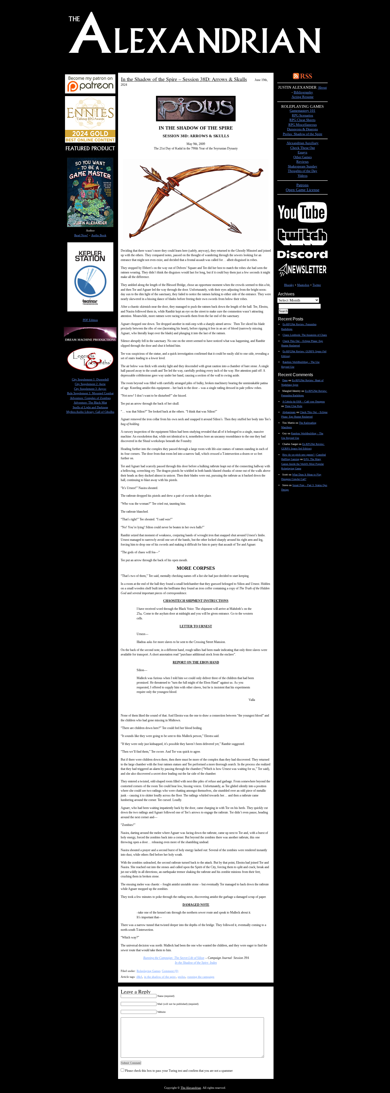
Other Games (302, 157)
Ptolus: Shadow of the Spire (302, 134)
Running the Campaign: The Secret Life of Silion (173, 958)
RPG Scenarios (302, 115)
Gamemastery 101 (302, 111)
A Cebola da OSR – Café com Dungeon (303, 401)
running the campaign (200, 976)
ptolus (181, 976)
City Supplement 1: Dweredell (90, 379)
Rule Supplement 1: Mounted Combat (90, 393)
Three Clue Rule (293, 406)
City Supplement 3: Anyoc (90, 388)
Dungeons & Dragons (302, 129)
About (322, 87)
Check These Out (302, 148)
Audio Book (98, 235)
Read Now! (81, 235)
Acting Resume (303, 97)
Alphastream (289, 412)
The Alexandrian (191, 1087)
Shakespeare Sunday (302, 166)
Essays (302, 152)
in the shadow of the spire (160, 976)
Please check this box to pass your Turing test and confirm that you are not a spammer (178, 1071)
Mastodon (303, 285)
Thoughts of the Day (302, 171)
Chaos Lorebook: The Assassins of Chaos (305, 334)
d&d (139, 976)
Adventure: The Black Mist (90, 402)
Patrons (302, 185)
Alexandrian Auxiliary (303, 143)
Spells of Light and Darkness (90, 407)
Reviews (302, 162)
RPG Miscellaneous (302, 125)
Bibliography (303, 92)
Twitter (317, 285)
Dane (285, 380)
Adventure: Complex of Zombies (90, 398)
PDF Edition (90, 320)
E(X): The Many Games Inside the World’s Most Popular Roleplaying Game (302, 464)
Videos (302, 176)
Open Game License (302, 189)
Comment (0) (170, 970)
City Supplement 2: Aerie (90, 384)
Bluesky (289, 285)
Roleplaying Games (149, 970)
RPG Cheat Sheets (302, 120)
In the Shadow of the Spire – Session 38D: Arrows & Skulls (184, 79)
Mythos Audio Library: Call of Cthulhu (90, 411)
